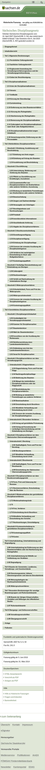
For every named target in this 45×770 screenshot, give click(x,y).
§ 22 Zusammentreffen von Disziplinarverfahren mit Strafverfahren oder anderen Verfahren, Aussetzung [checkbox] (25, 185)
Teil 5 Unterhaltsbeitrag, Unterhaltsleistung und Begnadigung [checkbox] (23, 542)
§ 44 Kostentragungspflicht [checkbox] (20, 305)
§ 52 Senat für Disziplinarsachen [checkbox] (22, 354)
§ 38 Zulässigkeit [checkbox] (16, 271)
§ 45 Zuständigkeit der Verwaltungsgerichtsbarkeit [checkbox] (20, 319)
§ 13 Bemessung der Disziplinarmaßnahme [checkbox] (23, 120)
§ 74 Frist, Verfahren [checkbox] (17, 508)
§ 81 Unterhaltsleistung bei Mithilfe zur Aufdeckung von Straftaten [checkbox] (22, 557)
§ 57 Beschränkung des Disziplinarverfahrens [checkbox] (21, 390)
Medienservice (8, 755)
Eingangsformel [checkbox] (11, 47)
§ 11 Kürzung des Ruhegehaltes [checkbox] (19, 112)
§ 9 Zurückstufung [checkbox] (14, 103)
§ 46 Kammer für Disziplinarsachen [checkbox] (23, 324)
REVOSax (31, 12)
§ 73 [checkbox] (11, 504)
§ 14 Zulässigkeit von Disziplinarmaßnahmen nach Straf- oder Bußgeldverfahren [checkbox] (24, 125)
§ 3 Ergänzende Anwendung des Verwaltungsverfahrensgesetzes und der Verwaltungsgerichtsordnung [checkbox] (22, 71)
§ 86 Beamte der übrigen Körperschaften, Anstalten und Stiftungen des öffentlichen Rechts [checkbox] (23, 599)
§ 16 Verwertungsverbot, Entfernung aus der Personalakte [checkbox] (24, 138)
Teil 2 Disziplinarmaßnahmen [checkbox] (16, 82)
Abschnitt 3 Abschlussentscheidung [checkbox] (21, 231)
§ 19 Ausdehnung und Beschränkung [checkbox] (24, 162)
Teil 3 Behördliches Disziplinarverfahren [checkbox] (20, 144)
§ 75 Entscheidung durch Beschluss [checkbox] (23, 512)
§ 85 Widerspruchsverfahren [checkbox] (18, 586)
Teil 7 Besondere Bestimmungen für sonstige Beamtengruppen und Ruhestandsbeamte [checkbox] (22, 592)
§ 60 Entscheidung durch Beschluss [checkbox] (26, 404)
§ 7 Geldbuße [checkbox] (12, 95)
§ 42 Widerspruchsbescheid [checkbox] (20, 295)
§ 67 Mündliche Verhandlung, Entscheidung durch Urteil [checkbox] (23, 455)
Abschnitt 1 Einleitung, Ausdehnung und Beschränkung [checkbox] (22, 149)
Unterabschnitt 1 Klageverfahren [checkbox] (22, 365)
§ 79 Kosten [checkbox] (14, 537)
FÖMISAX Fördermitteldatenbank (16, 761)
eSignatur (5, 730)
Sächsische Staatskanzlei (13, 743)
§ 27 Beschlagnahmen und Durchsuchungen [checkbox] (20, 210)
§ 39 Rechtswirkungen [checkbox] (18, 275)
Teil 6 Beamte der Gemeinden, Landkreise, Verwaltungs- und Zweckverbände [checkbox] (21, 568)
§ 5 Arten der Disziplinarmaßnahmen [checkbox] (21, 86)
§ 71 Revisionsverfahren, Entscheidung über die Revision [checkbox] (25, 489)
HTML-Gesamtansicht (13, 674)
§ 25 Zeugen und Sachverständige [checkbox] (22, 201)
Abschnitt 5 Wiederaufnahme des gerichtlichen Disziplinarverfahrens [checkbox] (25, 495)
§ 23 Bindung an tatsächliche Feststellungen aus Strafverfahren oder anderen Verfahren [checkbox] (26, 192)
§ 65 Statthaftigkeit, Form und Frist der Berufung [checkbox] (27, 446)
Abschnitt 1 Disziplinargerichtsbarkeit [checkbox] (21, 314)
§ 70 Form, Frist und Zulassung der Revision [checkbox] (23, 483)
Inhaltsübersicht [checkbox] (11, 51)
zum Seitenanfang (11, 716)
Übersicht (5, 725)
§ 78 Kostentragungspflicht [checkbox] (20, 533)
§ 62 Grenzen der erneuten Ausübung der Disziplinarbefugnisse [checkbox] (26, 415)
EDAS (32, 767)
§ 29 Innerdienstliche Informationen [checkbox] (23, 219)
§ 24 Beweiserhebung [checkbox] (18, 197)
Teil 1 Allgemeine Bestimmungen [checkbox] (17, 56)
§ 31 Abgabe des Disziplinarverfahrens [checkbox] (24, 227)
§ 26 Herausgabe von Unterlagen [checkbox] (22, 205)
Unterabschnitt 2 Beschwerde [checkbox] (21, 460)
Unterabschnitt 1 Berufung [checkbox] (20, 441)
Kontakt (16, 725)
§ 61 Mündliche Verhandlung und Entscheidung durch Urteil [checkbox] (24, 409)
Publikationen (23, 755)
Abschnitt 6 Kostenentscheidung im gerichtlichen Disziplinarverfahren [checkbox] (21, 527)
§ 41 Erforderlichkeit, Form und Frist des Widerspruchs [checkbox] (25, 290)
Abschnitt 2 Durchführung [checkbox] (17, 166)
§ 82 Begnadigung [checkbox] (14, 562)
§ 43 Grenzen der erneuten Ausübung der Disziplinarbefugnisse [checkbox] (25, 300)
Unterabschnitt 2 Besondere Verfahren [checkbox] (24, 419)
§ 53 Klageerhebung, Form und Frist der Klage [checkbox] (27, 369)
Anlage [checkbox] (7, 623)
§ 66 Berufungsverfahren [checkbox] (21, 451)
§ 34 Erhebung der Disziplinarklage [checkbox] (23, 243)
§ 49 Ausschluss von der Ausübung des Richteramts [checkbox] (25, 337)
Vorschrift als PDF (12, 677)
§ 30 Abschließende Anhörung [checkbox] (21, 223)
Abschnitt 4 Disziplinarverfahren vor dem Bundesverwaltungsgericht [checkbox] (23, 477)
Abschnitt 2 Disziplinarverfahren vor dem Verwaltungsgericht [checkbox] (23, 359)
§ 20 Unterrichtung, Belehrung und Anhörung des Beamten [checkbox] (23, 172)
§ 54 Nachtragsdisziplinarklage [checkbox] (23, 374)
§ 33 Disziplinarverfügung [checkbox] (19, 239)
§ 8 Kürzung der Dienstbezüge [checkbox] (18, 99)
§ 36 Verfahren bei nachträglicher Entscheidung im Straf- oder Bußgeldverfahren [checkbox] (22, 255)
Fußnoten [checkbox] (8, 628)
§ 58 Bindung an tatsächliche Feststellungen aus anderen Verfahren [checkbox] (26, 396)
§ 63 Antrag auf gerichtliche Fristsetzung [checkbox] (27, 423)
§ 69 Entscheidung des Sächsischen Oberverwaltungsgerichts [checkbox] (26, 471)
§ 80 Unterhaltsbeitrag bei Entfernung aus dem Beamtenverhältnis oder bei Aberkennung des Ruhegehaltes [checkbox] (25, 550)
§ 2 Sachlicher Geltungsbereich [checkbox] (19, 64)
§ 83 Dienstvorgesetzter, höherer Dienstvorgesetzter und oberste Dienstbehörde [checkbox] (25, 574)
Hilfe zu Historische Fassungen (17, 694)
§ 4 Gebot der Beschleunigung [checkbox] (18, 77)
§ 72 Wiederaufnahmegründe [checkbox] (21, 500)
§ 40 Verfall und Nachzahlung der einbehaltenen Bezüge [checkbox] (22, 280)
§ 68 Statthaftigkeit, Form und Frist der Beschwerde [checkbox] (27, 465)
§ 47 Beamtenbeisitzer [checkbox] (18, 328)
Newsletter (6, 767)
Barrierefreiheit (10, 700)
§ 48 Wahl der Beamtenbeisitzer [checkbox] (22, 332)
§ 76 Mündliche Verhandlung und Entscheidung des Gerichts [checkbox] (22, 517)
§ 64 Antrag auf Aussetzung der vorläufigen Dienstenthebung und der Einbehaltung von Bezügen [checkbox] (26, 429)
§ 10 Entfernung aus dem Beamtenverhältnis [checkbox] (24, 107)
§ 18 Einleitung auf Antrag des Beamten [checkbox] (25, 158)
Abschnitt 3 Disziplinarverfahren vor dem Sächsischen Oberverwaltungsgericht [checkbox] (23, 436)
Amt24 (36, 755)
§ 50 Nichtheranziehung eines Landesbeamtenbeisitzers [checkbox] (21, 343)
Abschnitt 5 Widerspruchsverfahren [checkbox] (21, 285)
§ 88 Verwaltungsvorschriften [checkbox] (18, 614)
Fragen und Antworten (13, 697)
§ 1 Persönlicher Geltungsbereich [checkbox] (20, 60)
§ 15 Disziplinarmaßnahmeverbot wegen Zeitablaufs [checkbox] (22, 132)
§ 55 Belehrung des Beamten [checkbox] (23, 378)
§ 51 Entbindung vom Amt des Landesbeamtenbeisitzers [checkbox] (21, 349)
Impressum (27, 725)
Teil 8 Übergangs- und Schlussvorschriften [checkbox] (21, 610)
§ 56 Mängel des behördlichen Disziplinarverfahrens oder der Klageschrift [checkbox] (23, 383)
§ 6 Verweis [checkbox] (11, 90)
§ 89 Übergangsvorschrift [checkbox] (17, 619)
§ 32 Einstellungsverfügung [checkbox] (20, 235)
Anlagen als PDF (11, 681)
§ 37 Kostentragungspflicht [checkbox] (20, 261)
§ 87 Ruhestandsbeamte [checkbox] (16, 606)
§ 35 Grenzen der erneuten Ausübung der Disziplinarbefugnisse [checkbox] (25, 248)
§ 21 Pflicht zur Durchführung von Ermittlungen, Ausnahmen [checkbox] (23, 178)
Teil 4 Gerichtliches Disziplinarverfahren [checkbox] (20, 310)
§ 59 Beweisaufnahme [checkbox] (20, 401)
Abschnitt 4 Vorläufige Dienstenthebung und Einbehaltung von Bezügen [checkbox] (24, 266)
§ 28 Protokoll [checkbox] (15, 215)
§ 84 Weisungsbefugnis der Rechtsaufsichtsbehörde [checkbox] (17, 581)
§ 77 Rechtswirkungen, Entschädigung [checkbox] (24, 522)
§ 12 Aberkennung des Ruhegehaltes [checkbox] (21, 116)
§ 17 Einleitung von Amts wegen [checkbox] (22, 154)
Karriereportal (19, 767)
